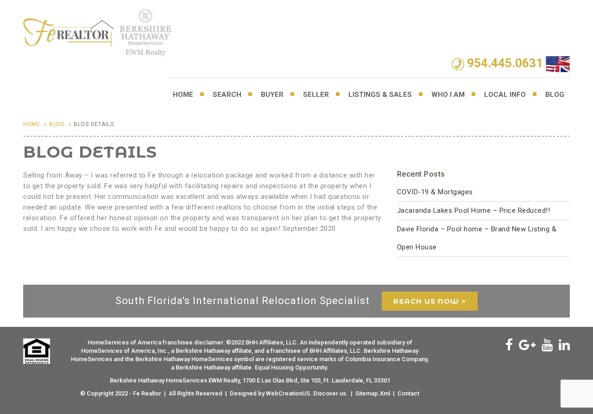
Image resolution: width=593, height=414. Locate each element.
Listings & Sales (380, 94)
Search (227, 94)
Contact (408, 393)
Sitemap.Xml (372, 393)
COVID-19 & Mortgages (435, 192)
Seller (316, 94)
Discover (325, 393)
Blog (554, 94)
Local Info (505, 94)
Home (183, 94)
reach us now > (429, 301)
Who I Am (448, 94)
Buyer (272, 94)
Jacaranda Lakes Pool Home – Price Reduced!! (473, 210)
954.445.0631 (505, 63)
